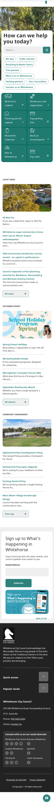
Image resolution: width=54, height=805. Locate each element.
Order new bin (27, 58)
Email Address (13, 565)
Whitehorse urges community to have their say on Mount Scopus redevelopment (23, 236)
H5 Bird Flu (8, 217)
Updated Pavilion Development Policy (23, 452)
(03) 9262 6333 (18, 718)
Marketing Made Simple (15, 358)
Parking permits (14, 81)
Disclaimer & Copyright (16, 780)
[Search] (46, 50)
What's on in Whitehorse (19, 75)
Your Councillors (37, 81)
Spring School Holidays (15, 344)
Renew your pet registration (38, 103)
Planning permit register (13, 120)
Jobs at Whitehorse (11, 154)
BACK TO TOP (41, 618)
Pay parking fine (36, 120)
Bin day (10, 58)
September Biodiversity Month (19, 387)
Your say (9, 513)
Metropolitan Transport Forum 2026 (22, 372)
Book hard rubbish (10, 103)
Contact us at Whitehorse (19, 87)
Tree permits (12, 70)
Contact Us (16, 724)
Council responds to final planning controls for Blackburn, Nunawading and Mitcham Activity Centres (22, 275)
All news (9, 293)
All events (10, 402)
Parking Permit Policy (14, 481)
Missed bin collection (10, 137)
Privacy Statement (37, 780)
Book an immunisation (37, 137)
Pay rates (35, 156)
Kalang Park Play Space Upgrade (20, 466)
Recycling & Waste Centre (19, 64)
